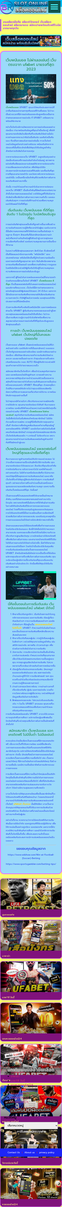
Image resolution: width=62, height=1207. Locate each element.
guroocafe (8, 914)
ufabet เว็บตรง (22, 804)
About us (29, 1152)
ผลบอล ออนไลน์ (20, 1093)
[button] (54, 7)
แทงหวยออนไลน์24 (12, 1039)
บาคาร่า (6, 956)
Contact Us (14, 1152)
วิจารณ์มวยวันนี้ (10, 1163)
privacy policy (46, 1152)
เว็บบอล (15, 1089)
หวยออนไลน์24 (10, 1204)
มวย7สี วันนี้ (8, 997)
